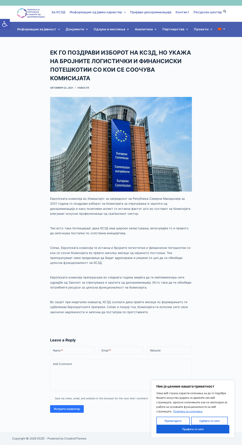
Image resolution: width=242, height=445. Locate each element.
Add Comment (62, 364)
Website (155, 350)
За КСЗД (58, 12)
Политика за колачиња (187, 411)
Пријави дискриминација (150, 12)
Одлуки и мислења (109, 29)
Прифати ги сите (193, 429)
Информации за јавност (36, 29)
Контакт (182, 12)
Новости (83, 87)
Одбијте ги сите (209, 420)
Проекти (201, 29)
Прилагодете (173, 420)
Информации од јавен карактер (96, 12)
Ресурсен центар (207, 12)
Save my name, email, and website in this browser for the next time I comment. (102, 398)
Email (106, 350)
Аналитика (144, 29)
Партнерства (173, 29)
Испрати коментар (67, 409)
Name (58, 350)
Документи (75, 29)
